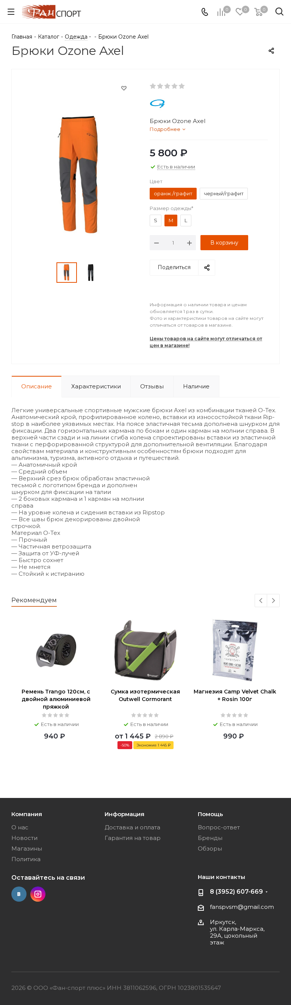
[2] (160, 86)
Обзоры (210, 848)
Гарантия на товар (133, 837)
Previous (261, 601)
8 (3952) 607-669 (236, 891)
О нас (19, 827)
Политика (26, 859)
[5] (182, 86)
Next (273, 601)
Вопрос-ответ (219, 827)
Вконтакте (19, 894)
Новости (24, 837)
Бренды (210, 837)
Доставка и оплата (132, 827)
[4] (174, 86)
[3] (167, 86)
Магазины (26, 848)
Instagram (37, 894)
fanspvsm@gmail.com (242, 906)
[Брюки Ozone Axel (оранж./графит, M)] (78, 174)
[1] (153, 86)
